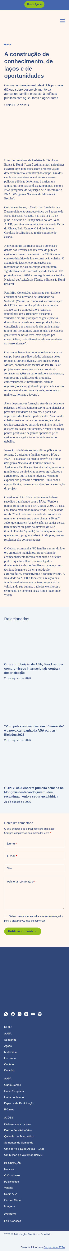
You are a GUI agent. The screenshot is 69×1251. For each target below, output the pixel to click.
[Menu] (62, 21)
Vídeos (8, 1187)
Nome (12, 843)
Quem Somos (12, 1084)
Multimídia (10, 1051)
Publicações (11, 1181)
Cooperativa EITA (54, 1247)
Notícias (9, 1169)
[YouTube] (26, 1014)
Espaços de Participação (19, 1103)
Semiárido (10, 1039)
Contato (9, 1064)
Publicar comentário (22, 931)
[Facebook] (13, 1014)
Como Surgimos (14, 1091)
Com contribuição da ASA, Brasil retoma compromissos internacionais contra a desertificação (33, 668)
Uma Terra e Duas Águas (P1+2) (24, 1148)
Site (9, 868)
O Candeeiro (12, 1175)
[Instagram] (19, 1014)
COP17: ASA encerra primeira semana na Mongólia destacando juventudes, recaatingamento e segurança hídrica (34, 792)
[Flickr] (33, 1014)
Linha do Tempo (14, 1097)
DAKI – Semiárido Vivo (18, 1130)
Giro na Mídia (12, 1200)
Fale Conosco (12, 1220)
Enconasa (10, 1058)
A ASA (8, 1033)
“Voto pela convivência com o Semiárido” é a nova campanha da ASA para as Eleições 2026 (34, 730)
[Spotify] (40, 1014)
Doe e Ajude (34, 4)
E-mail (12, 856)
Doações (9, 1070)
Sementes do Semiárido (18, 1142)
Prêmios (9, 1109)
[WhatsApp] (6, 1014)
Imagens (9, 1206)
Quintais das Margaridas (19, 1136)
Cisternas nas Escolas (17, 1124)
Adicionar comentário (21, 881)
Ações (8, 1045)
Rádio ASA (10, 1193)
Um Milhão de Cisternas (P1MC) (24, 1154)
